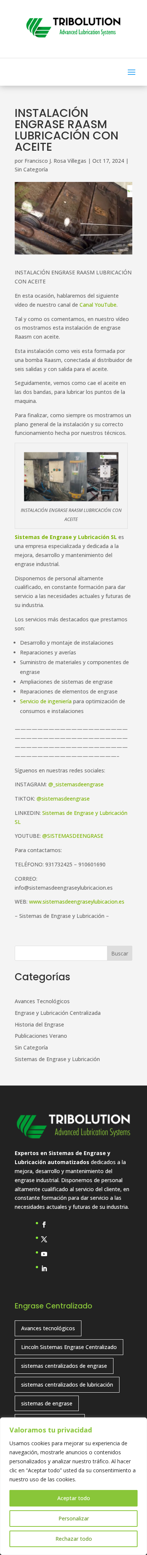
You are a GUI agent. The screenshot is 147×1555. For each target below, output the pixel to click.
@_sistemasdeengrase (76, 784)
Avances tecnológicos (48, 1328)
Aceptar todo (73, 1498)
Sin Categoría (31, 169)
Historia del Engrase (39, 1024)
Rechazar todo (73, 1538)
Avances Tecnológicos (42, 1001)
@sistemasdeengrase (63, 798)
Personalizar (73, 1518)
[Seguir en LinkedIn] (47, 1269)
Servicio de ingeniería (46, 701)
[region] (73, 1486)
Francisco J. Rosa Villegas (55, 160)
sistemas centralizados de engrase (64, 1365)
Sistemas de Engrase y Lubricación (57, 1059)
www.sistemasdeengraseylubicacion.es (76, 901)
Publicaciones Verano (41, 1035)
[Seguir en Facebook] (47, 1225)
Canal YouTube (98, 304)
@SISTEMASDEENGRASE (72, 835)
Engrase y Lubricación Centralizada (58, 1012)
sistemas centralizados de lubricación (67, 1384)
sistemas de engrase (46, 1403)
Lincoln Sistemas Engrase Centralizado (69, 1347)
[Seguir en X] (47, 1239)
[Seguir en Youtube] (47, 1254)
